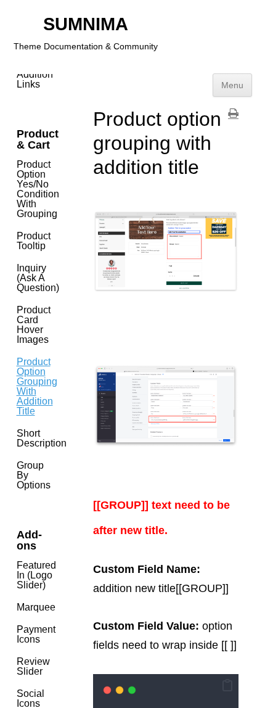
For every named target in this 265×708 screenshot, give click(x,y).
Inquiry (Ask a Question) (38, 278)
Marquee (36, 607)
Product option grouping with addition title (37, 386)
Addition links (35, 79)
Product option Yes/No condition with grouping (38, 189)
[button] (227, 686)
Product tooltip (34, 241)
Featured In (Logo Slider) (36, 575)
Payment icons (36, 634)
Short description (38, 438)
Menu (232, 85)
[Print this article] (233, 113)
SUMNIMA (85, 24)
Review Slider (33, 666)
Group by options (34, 475)
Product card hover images (34, 325)
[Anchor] (176, 530)
